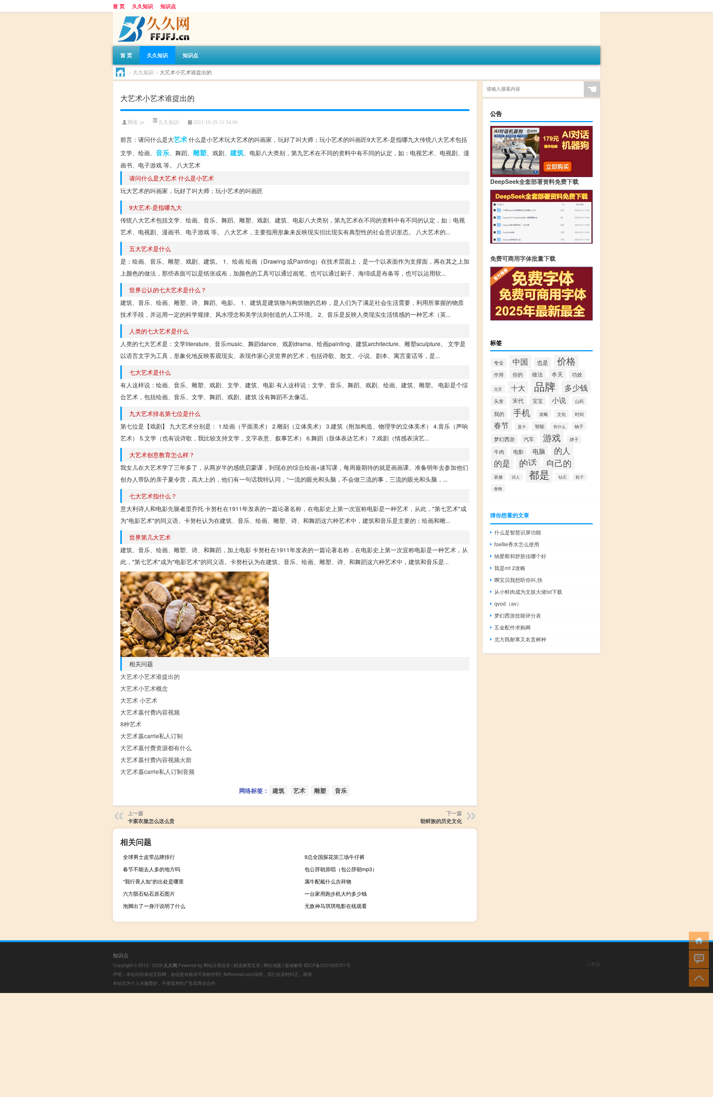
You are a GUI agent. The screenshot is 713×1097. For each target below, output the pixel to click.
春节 (501, 425)
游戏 (552, 437)
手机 (521, 412)
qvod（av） (508, 603)
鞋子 (580, 477)
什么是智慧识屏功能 (517, 532)
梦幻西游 (504, 439)
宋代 (518, 400)
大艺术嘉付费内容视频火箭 (156, 759)
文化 (561, 414)
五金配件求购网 (512, 627)
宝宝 (538, 400)
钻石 (563, 477)
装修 (498, 477)
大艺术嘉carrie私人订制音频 (157, 771)
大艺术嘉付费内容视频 (150, 712)
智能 (539, 426)
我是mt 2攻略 (509, 568)
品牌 (545, 386)
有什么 (559, 426)
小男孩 (593, 964)
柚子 (578, 426)
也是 (542, 362)
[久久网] (152, 14)
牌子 (574, 439)
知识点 (168, 6)
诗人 (516, 477)
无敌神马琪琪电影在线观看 (336, 905)
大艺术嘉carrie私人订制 (151, 736)
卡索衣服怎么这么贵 (151, 820)
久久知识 (142, 6)
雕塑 (199, 152)
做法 (537, 374)
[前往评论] (697, 958)
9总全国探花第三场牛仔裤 (335, 856)
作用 (499, 374)
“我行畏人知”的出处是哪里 (153, 881)
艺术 (180, 139)
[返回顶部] (697, 977)
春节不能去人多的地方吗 (151, 869)
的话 (528, 462)
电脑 (539, 451)
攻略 (543, 414)
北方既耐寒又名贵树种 (520, 639)
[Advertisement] (223, 1045)
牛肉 (499, 451)
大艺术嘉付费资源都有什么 (156, 747)
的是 (502, 463)
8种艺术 (130, 724)
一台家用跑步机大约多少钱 (336, 893)
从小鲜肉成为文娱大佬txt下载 (528, 591)
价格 (566, 360)
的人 (562, 450)
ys (142, 122)
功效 (577, 374)
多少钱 (576, 387)
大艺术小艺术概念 (144, 688)
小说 (559, 400)
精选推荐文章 (247, 965)
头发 (499, 400)
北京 (498, 389)
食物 (498, 488)
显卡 (522, 426)
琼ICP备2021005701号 (327, 965)
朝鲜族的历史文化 (441, 820)
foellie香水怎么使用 (516, 544)
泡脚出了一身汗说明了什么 (154, 905)
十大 (518, 388)
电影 (518, 451)
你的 (517, 374)
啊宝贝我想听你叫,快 (518, 579)
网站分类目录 (217, 965)
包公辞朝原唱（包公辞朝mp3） (341, 869)
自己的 (559, 463)
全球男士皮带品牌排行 (149, 856)
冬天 (557, 374)
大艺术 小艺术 (138, 700)
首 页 (119, 6)
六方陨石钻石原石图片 (149, 893)
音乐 (162, 152)
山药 (579, 401)
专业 (499, 362)
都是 (539, 474)
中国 (520, 361)
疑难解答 (294, 965)
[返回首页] (697, 940)
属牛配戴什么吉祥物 (328, 881)
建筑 (237, 152)
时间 (579, 414)
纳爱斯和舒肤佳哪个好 (520, 556)
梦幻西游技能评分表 (517, 615)
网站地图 (272, 965)
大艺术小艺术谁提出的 (150, 676)
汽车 (529, 439)
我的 (499, 413)
